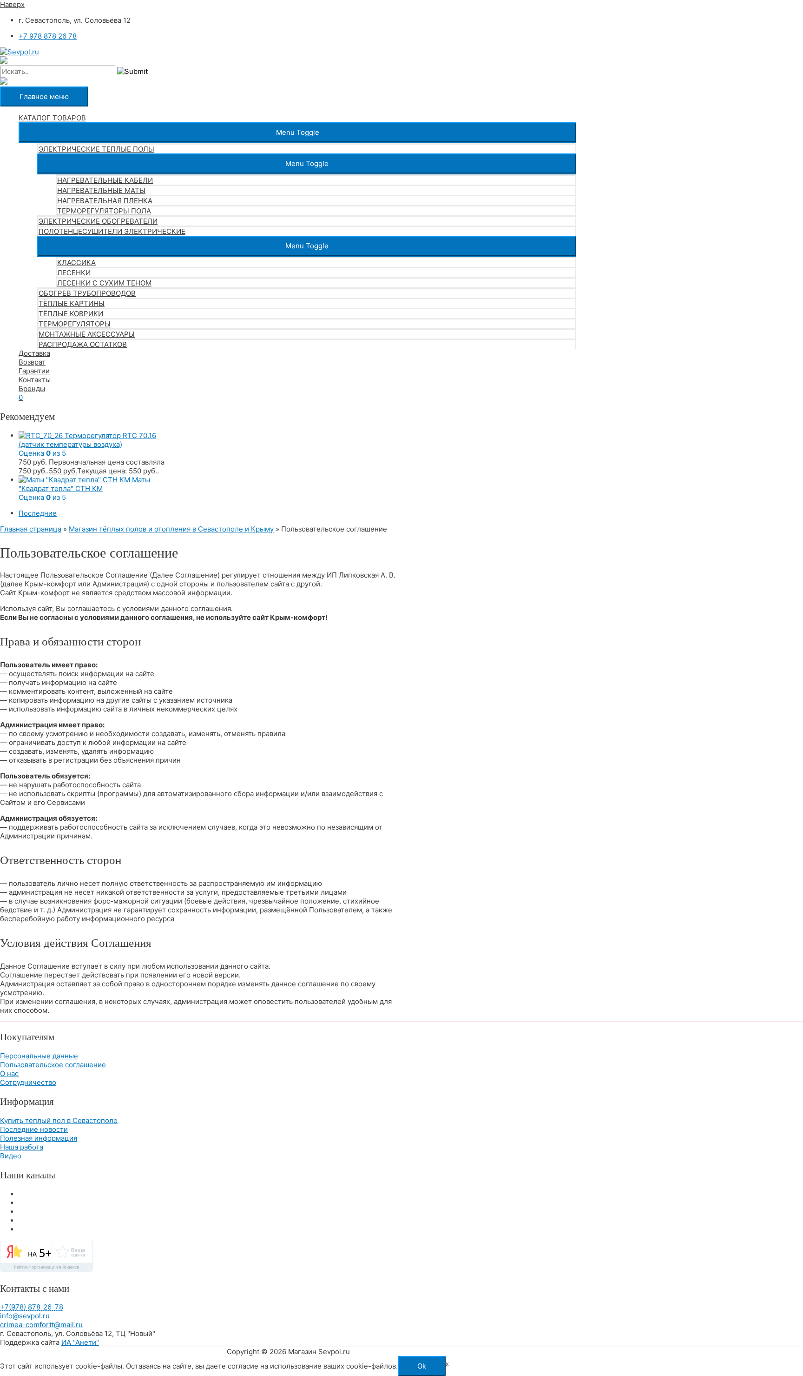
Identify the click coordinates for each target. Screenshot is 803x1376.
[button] (297, 132)
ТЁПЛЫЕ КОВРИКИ (71, 313)
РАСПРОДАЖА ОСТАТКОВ (83, 344)
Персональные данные (39, 1055)
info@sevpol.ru (25, 1315)
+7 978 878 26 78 (48, 36)
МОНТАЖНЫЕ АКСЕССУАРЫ (87, 334)
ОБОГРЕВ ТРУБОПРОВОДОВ (87, 293)
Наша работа (21, 1147)
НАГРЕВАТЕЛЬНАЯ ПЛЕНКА (104, 200)
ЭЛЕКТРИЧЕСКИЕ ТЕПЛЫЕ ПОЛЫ (96, 149)
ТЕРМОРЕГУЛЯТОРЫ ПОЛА (104, 210)
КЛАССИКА (76, 262)
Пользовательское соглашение (53, 1064)
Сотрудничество (28, 1082)
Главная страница (30, 529)
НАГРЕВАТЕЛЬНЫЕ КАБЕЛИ (105, 180)
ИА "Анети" (80, 1342)
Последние (38, 513)
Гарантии (34, 370)
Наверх (12, 4)
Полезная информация (38, 1138)
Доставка (34, 353)
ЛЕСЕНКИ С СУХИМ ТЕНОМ (104, 283)
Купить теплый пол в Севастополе (59, 1120)
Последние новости (34, 1129)
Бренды (32, 388)
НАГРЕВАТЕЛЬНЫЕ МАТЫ (101, 190)
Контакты (35, 379)
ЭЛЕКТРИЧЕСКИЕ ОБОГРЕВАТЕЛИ (98, 221)
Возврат (32, 362)
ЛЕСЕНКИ (74, 272)
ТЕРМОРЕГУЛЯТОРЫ (75, 323)
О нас (9, 1073)
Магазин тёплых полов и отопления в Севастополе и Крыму (171, 529)
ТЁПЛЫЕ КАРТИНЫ (72, 303)
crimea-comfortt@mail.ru (41, 1324)
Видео (10, 1155)
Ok (421, 1366)
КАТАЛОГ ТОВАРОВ (52, 117)
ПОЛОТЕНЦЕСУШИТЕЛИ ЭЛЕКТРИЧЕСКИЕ (112, 231)
